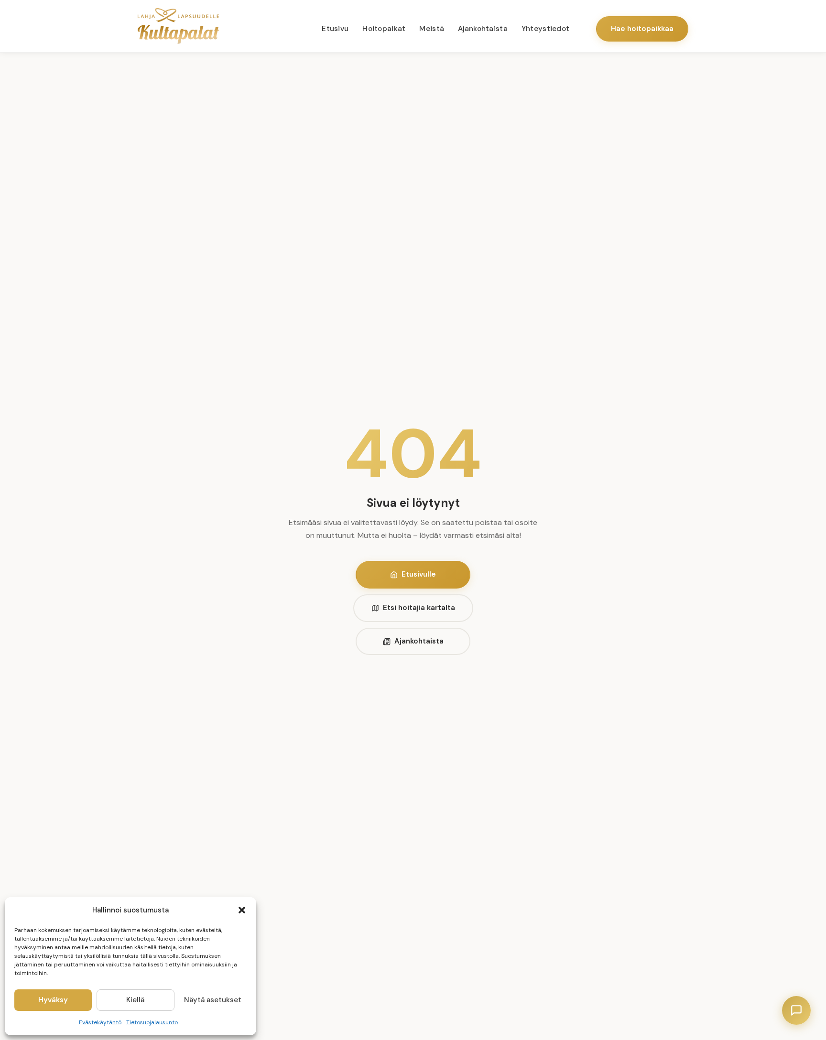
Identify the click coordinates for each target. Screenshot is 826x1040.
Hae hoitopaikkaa (642, 28)
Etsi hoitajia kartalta (419, 607)
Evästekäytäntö (100, 1022)
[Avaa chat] (796, 1010)
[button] (242, 910)
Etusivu (335, 28)
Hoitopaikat (383, 28)
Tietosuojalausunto (152, 1022)
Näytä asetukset (212, 1000)
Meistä (431, 28)
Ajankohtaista (483, 28)
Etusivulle (419, 574)
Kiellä (135, 1000)
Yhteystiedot (546, 28)
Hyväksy (53, 1000)
